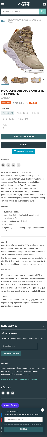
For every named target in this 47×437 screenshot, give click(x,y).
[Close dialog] (42, 410)
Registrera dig (11, 353)
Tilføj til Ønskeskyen (25, 151)
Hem (3, 21)
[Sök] (42, 11)
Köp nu (23, 145)
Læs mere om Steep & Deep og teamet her (19, 379)
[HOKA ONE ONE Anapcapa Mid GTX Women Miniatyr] (5, 80)
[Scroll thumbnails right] (43, 80)
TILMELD (23, 429)
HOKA (7, 98)
